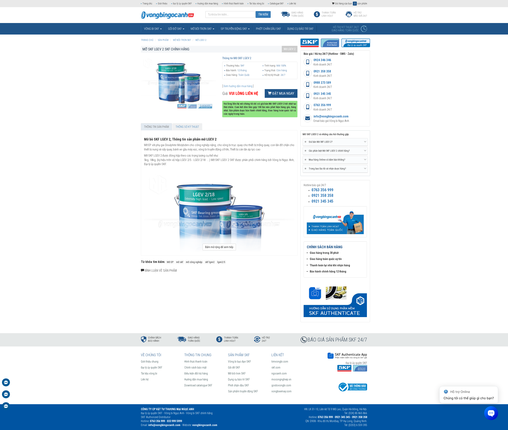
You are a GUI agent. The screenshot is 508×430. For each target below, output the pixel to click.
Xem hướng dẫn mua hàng (237, 86)
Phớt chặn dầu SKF (238, 385)
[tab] (335, 142)
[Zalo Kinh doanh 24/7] (6, 384)
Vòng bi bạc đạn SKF (239, 361)
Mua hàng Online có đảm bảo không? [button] (325, 159)
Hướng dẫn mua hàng (207, 3)
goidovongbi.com (281, 385)
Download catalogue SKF (198, 385)
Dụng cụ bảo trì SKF (239, 379)
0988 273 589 (322, 83)
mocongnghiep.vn (281, 379)
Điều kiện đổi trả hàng (196, 373)
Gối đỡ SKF (234, 367)
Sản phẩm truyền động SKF (243, 391)
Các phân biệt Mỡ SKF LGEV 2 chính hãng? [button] (328, 150)
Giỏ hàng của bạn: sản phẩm (350, 3)
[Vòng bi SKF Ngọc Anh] (167, 14)
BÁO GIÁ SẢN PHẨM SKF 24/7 (337, 340)
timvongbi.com (279, 361)
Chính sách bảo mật (195, 367)
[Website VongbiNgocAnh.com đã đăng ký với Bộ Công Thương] (352, 386)
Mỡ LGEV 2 (289, 49)
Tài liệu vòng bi (256, 3)
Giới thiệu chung (149, 361)
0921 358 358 (322, 71)
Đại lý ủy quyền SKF (182, 3)
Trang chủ (147, 3)
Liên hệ (292, 3)
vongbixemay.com (281, 391)
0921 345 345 (322, 94)
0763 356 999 (322, 105)
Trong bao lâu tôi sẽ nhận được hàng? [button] (326, 168)
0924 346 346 (322, 60)
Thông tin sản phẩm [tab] (156, 126)
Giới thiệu (162, 3)
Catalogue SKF (277, 3)
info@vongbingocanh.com (331, 116)
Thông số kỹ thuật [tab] (187, 126)
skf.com (275, 367)
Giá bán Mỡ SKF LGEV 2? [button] (319, 141)
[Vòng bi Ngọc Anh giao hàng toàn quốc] (335, 299)
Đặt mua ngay (282, 93)
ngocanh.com (279, 373)
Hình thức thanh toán (234, 3)
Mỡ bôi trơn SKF (237, 373)
